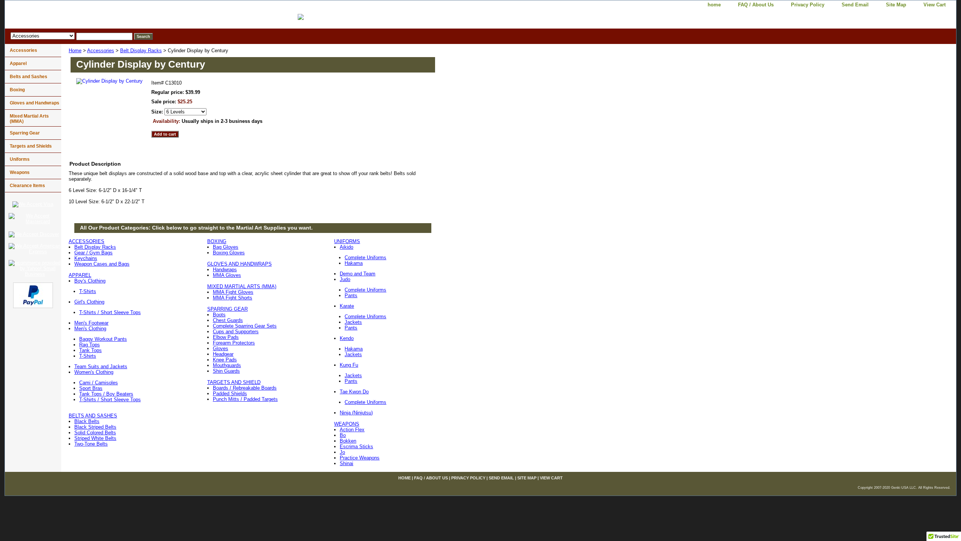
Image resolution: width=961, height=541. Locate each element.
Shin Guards (226, 371)
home (714, 5)
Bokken (348, 441)
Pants (351, 295)
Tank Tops (90, 350)
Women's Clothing (93, 372)
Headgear (223, 354)
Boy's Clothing (89, 281)
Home (75, 50)
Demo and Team (357, 274)
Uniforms (20, 159)
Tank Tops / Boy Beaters (106, 394)
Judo (345, 279)
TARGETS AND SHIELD (234, 382)
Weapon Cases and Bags (102, 264)
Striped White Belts (95, 438)
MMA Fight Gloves (233, 292)
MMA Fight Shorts (232, 298)
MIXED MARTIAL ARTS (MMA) (241, 286)
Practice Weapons (360, 458)
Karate (347, 306)
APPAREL (80, 275)
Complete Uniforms (365, 257)
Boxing (17, 89)
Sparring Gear (25, 133)
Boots (219, 314)
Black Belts (86, 421)
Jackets (353, 322)
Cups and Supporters (236, 331)
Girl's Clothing (89, 302)
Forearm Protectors (234, 343)
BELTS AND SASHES (93, 416)
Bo (343, 435)
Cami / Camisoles (98, 382)
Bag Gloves (225, 247)
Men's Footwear (91, 323)
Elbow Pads (226, 337)
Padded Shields (230, 393)
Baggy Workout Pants (103, 339)
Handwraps (225, 269)
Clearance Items (27, 185)
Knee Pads (225, 360)
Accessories (100, 50)
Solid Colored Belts (95, 432)
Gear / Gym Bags (93, 252)
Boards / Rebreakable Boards (245, 388)
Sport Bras (90, 388)
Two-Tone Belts (91, 444)
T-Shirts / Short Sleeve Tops (110, 312)
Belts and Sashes (28, 76)
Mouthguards (227, 365)
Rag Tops (89, 345)
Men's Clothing (90, 328)
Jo (342, 452)
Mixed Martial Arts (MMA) (29, 118)
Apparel (18, 63)
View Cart (934, 5)
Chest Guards (228, 320)
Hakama (354, 263)
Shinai (346, 463)
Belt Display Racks (141, 50)
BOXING (216, 241)
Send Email (855, 5)
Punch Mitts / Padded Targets (245, 399)
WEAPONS (346, 424)
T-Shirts (87, 291)
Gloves (220, 348)
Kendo (347, 338)
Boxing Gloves (229, 252)
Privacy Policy (807, 5)
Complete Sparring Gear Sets (245, 326)
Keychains (85, 258)
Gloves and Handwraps (34, 103)
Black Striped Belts (95, 427)
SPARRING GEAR (227, 309)
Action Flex (352, 429)
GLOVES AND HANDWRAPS (239, 264)
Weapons (20, 172)
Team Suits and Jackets (100, 366)
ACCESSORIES (86, 241)
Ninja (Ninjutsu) (356, 413)
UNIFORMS (347, 241)
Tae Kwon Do (354, 391)
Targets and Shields (31, 146)
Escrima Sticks (356, 446)
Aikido (346, 247)
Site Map (896, 5)
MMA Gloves (227, 275)
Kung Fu (349, 365)
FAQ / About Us (756, 5)
